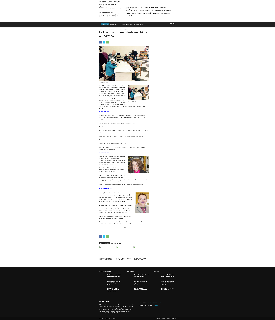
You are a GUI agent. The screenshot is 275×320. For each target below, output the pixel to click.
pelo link (156, 305)
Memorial (105, 29)
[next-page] (102, 262)
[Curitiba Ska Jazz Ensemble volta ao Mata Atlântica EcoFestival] (156, 283)
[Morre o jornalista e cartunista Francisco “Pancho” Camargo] (107, 251)
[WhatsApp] (107, 42)
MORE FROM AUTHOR (116, 243)
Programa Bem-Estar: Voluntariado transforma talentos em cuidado (113, 290)
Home (100, 29)
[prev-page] (100, 262)
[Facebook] (100, 42)
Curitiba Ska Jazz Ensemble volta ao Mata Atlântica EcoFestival (167, 283)
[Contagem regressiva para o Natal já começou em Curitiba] (102, 276)
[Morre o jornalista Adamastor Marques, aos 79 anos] (141, 251)
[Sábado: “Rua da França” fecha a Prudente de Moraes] (129, 276)
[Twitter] (104, 42)
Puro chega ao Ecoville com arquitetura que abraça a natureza (140, 283)
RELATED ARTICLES (104, 243)
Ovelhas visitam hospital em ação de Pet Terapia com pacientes (113, 283)
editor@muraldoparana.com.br (153, 302)
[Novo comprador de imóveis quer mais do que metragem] (129, 290)
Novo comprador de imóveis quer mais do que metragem (124, 24)
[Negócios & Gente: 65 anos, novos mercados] (156, 290)
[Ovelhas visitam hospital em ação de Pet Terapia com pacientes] (102, 283)
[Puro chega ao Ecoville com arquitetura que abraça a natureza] (129, 283)
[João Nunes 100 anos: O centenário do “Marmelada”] (124, 251)
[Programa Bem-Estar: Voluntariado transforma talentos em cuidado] (102, 290)
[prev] (171, 24)
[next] (173, 24)
